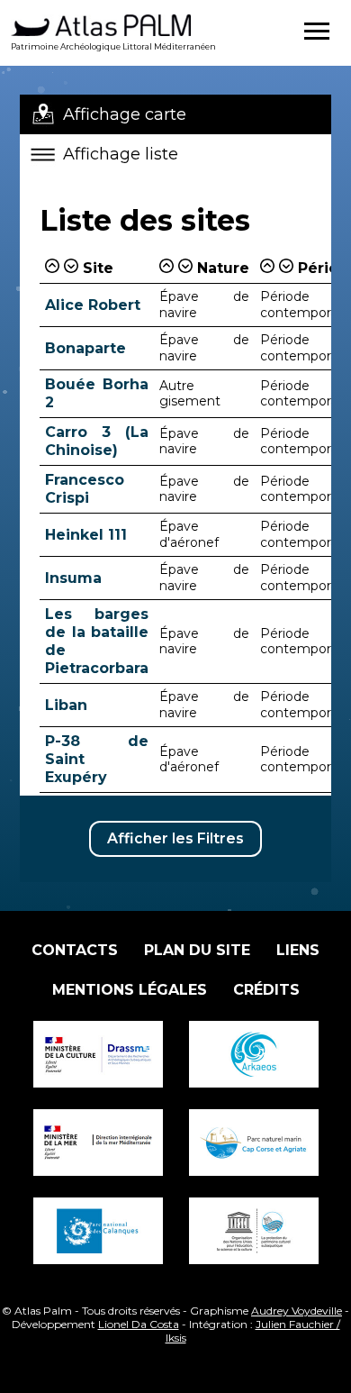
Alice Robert (92, 305)
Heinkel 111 (86, 534)
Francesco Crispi (84, 488)
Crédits (266, 989)
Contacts (75, 950)
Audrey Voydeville (296, 1310)
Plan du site (197, 950)
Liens (298, 950)
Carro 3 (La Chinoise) (96, 441)
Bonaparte (85, 348)
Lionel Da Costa (138, 1324)
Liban (66, 705)
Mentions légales (129, 989)
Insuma (73, 578)
